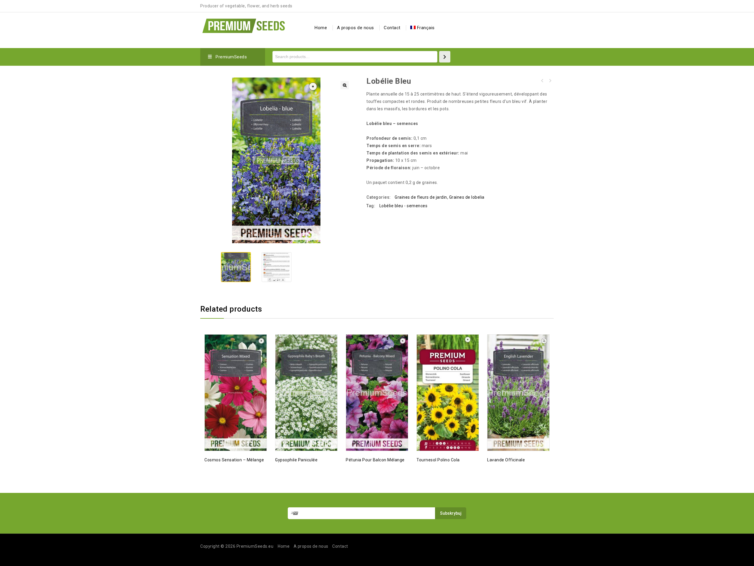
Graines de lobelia (467, 197)
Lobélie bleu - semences (403, 205)
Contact (392, 27)
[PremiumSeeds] (243, 25)
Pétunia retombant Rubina (550, 81)
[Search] (444, 56)
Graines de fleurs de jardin (421, 197)
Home (321, 27)
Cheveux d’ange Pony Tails (542, 81)
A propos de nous (355, 27)
